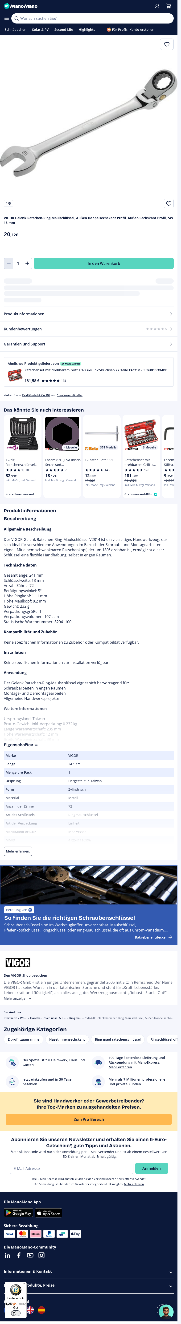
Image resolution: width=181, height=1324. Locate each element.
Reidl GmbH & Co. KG (36, 395)
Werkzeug (27, 1018)
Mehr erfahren (134, 1184)
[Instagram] (41, 1255)
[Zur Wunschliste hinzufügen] (169, 203)
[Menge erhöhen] (27, 263)
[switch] (16, 1313)
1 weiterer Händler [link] (69, 395)
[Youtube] (30, 1255)
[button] (89, 372)
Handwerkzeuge (41, 1018)
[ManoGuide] (166, 1312)
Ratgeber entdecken (151, 937)
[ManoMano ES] (41, 1310)
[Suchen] (16, 18)
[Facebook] (19, 1255)
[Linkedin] (7, 1255)
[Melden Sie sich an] (157, 6)
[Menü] (24, 1284)
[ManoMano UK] (30, 1310)
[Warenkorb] (168, 6)
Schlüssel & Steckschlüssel (63, 1018)
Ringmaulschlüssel (82, 1018)
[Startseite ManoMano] (77, 6)
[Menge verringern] (8, 263)
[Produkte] (6, 18)
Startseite (10, 1018)
